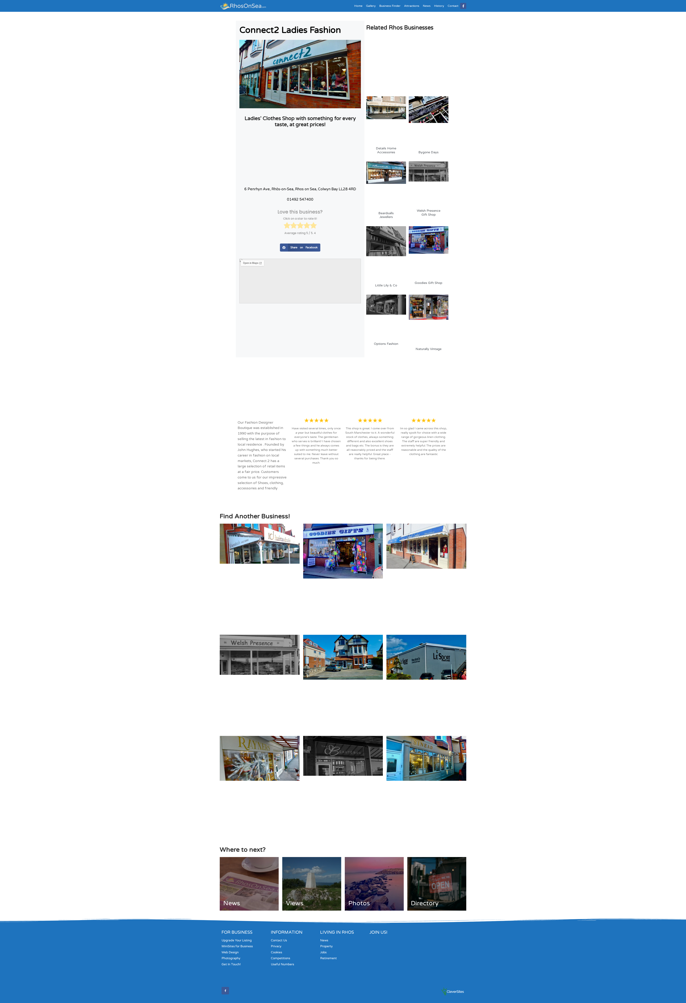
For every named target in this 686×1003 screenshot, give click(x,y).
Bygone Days (428, 152)
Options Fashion (386, 344)
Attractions (411, 6)
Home (358, 6)
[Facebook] (463, 6)
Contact (453, 6)
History (439, 6)
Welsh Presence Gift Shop (428, 213)
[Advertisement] (300, 156)
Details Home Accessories (386, 150)
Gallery (371, 6)
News (427, 6)
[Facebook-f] (225, 990)
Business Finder (390, 6)
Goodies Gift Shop (428, 283)
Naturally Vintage (428, 349)
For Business (237, 932)
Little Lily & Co (386, 285)
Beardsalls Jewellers (386, 215)
